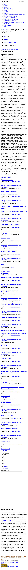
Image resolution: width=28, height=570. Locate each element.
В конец (5, 468)
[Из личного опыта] (7, 180)
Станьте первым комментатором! (11, 185)
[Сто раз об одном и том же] (9, 194)
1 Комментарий (5, 271)
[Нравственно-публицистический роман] (13, 333)
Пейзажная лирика (16, 445)
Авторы (5, 13)
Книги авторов (15, 392)
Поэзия (5, 11)
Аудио (13, 294)
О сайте (5, 5)
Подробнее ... (4, 187)
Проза (5, 10)
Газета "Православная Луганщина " (14, 14)
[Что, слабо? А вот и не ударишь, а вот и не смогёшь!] (14, 213)
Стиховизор (7, 25)
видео (12, 267)
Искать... (3, 1)
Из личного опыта (6, 177)
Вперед (5, 466)
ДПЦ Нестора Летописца (10, 19)
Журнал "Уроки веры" (10, 17)
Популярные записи (9, 20)
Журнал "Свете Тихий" (10, 16)
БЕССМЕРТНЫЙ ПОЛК (7, 415)
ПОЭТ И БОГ (4, 345)
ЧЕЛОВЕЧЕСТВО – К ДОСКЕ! (9, 251)
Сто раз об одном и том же (9, 192)
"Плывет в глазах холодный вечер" (11, 317)
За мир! (3, 264)
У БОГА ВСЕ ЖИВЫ (6, 358)
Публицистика (7, 8)
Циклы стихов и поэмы (10, 42)
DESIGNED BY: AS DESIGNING (9, 562)
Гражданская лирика (17, 418)
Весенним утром (5, 442)
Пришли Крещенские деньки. (9, 291)
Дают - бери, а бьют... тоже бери (10, 225)
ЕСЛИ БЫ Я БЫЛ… (6, 402)
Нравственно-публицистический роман (12, 330)
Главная (5, 4)
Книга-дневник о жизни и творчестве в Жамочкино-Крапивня (12, 388)
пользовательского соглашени (14, 541)
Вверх (2, 563)
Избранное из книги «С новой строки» (12, 277)
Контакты (6, 26)
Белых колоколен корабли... (9, 428)
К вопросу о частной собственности (11, 304)
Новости (6, 7)
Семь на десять (5, 238)
